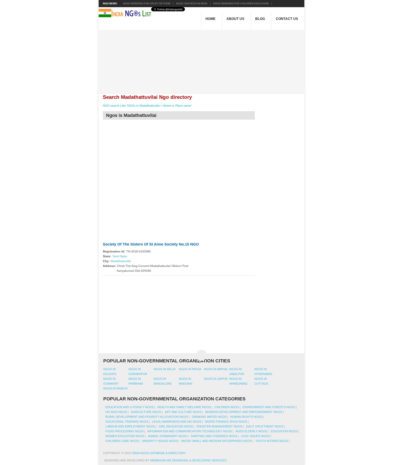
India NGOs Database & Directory (158, 453)
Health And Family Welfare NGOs (184, 407)
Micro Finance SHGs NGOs (226, 421)
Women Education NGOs (124, 436)
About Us (235, 19)
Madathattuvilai (121, 261)
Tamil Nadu (119, 256)
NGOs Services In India (192, 3)
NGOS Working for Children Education (241, 3)
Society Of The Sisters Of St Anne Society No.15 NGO (151, 244)
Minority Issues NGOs (160, 441)
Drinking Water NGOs (209, 416)
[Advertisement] (204, 59)
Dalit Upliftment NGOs (264, 426)
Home (210, 19)
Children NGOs (227, 407)
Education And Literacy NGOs (129, 407)
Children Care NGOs (122, 441)
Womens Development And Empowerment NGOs (243, 412)
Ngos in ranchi (115, 388)
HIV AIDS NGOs (116, 412)
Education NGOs (284, 431)
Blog (260, 19)
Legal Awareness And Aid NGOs (176, 421)
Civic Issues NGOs (255, 436)
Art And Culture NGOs (183, 412)
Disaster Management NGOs (219, 426)
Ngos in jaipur (216, 378)
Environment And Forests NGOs (269, 407)
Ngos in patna (190, 369)
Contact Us (287, 19)
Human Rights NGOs (246, 416)
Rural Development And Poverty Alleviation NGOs (146, 416)
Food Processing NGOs (124, 431)
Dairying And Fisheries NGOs (214, 436)
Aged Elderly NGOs (251, 431)
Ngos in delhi (164, 369)
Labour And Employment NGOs (130, 426)
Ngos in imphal (216, 369)
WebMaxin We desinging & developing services (188, 460)
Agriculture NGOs (146, 412)
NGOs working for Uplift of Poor (146, 3)
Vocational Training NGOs (126, 421)
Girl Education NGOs (176, 426)
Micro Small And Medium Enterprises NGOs (216, 441)
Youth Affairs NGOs (271, 441)
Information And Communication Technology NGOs (189, 431)
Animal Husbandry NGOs (167, 436)
